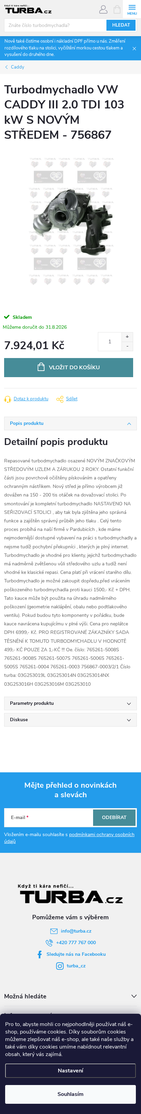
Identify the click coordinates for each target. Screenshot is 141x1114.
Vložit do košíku (74, 367)
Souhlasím (70, 1094)
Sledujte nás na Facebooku (76, 954)
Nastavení (70, 1070)
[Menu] (132, 9)
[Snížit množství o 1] (127, 346)
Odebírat (114, 817)
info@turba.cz (76, 931)
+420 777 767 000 (76, 942)
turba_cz (76, 966)
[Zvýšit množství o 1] (127, 337)
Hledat (121, 25)
